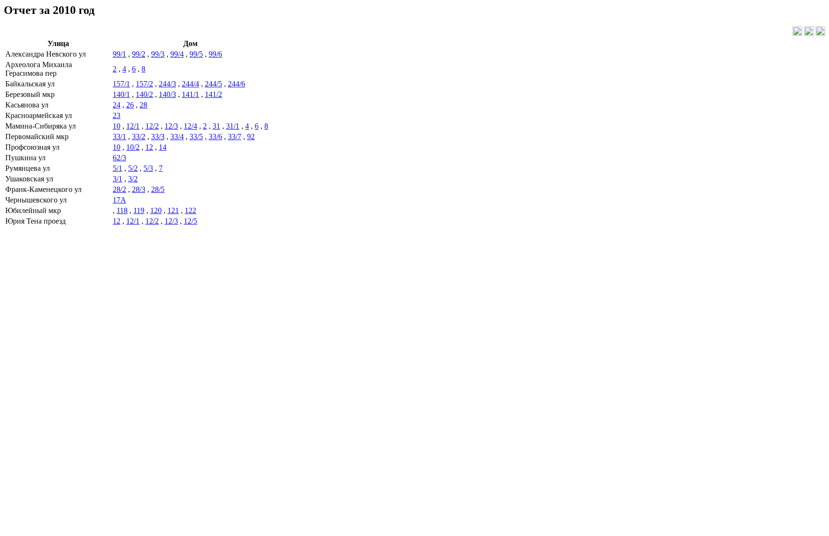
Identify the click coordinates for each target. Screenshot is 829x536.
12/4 (190, 126)
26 (130, 105)
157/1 (121, 84)
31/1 (232, 126)
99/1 (119, 54)
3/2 (133, 179)
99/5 (196, 54)
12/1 (133, 126)
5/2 (133, 168)
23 (116, 115)
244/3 (167, 84)
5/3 (148, 168)
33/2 (138, 136)
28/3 (138, 189)
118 (122, 210)
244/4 (190, 84)
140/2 (144, 94)
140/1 (121, 94)
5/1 (117, 168)
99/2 (138, 54)
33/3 (158, 136)
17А (119, 200)
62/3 (119, 158)
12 (149, 147)
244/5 (213, 84)
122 (190, 210)
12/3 (171, 126)
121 (173, 210)
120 (156, 210)
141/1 (190, 94)
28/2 (119, 189)
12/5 (190, 221)
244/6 (236, 84)
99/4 (177, 54)
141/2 (213, 94)
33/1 (119, 136)
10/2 (133, 147)
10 (116, 126)
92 (251, 136)
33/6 (215, 136)
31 (216, 126)
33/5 (196, 136)
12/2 (152, 126)
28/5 (158, 189)
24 (116, 105)
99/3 (158, 54)
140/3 (167, 94)
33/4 (177, 136)
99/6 (215, 54)
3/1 (117, 179)
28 (143, 105)
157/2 (144, 84)
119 (138, 210)
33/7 (234, 136)
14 (162, 147)
